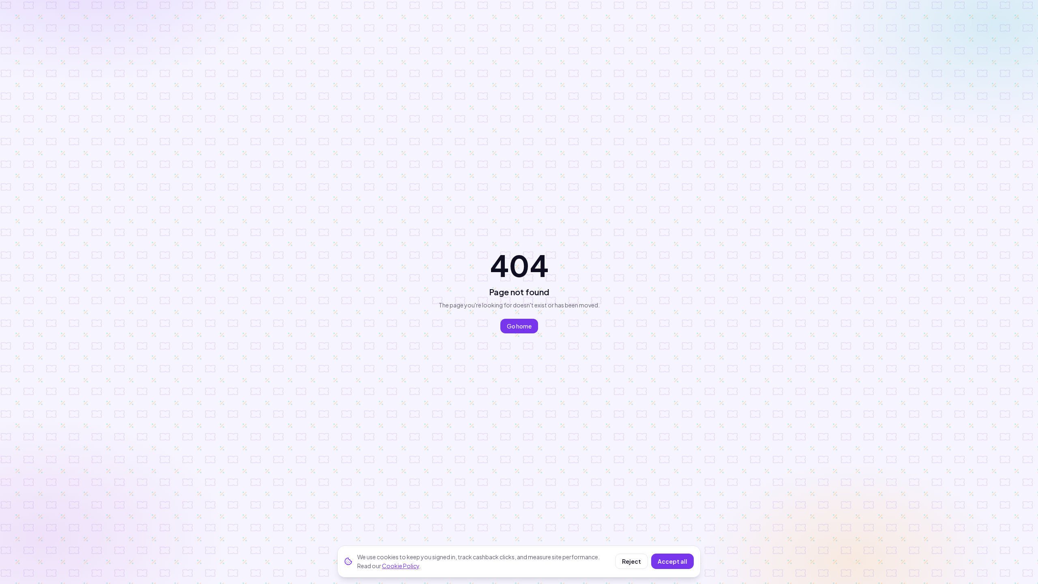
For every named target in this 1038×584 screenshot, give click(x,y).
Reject (631, 561)
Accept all (672, 561)
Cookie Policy (400, 565)
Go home (519, 326)
